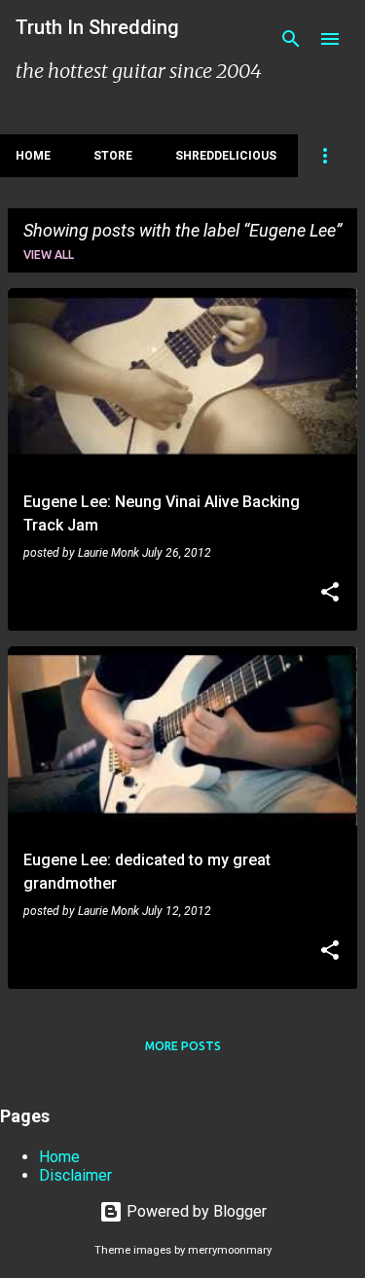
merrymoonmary (230, 1250)
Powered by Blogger (195, 1211)
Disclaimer (75, 1175)
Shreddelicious (225, 156)
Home (33, 156)
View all (48, 254)
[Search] (291, 39)
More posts (183, 1046)
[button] (330, 593)
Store (112, 156)
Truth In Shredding (97, 27)
